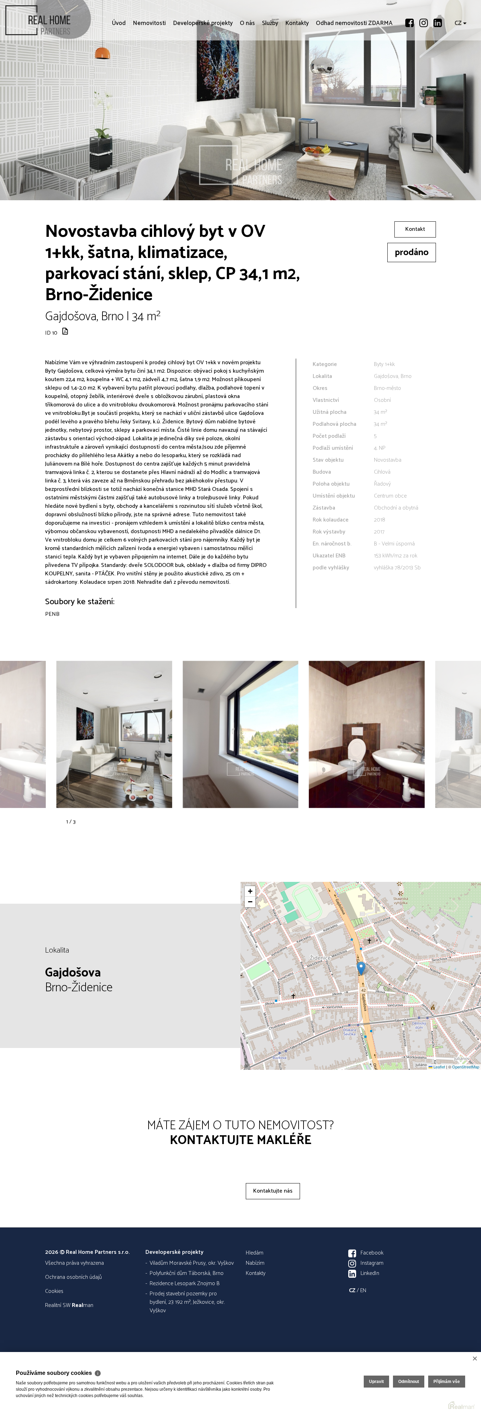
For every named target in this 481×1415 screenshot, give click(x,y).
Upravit (376, 1381)
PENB (52, 614)
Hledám (254, 1253)
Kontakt (415, 229)
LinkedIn (370, 1273)
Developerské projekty (203, 63)
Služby (270, 63)
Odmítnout (408, 1381)
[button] (361, 968)
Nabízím (255, 1263)
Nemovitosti (149, 63)
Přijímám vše (446, 1381)
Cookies (54, 1291)
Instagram (372, 1263)
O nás (247, 63)
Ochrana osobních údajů (73, 1277)
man (82, 1305)
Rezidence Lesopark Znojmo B (185, 1283)
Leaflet (438, 1066)
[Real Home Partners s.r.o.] (58, 20)
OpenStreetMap (465, 1066)
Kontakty (297, 63)
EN (363, 1290)
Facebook (372, 1253)
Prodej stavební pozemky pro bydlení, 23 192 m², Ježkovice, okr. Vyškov (187, 1302)
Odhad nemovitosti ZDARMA (354, 63)
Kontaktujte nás (273, 1191)
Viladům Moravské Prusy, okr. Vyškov (192, 1263)
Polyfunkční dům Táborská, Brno (187, 1273)
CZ (458, 63)
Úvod (119, 63)
